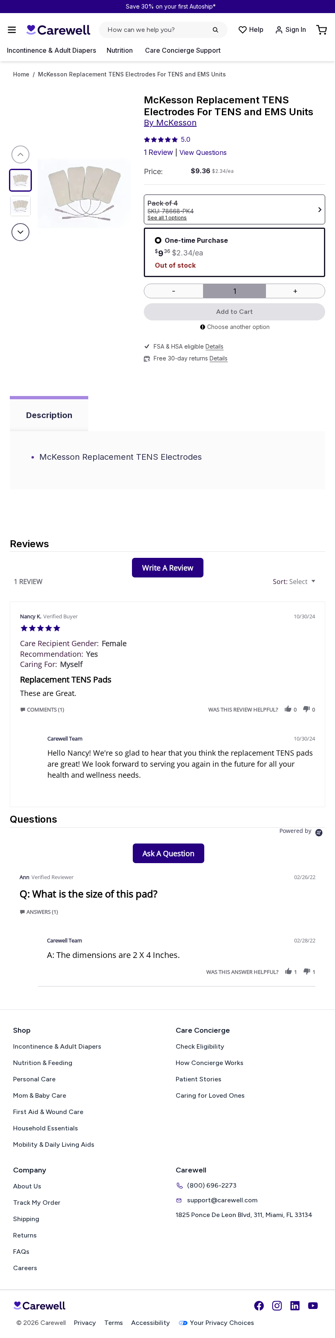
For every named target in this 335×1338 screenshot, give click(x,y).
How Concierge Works (209, 1063)
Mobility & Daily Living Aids (53, 1144)
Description (49, 415)
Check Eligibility (200, 1046)
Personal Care (34, 1079)
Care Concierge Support (183, 50)
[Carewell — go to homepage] (58, 30)
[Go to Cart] (322, 30)
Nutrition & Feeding (42, 1063)
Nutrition (120, 50)
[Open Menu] (12, 29)
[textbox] (319, 585)
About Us (27, 1186)
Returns (25, 1235)
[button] (44, 709)
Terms (113, 1323)
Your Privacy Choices (222, 1323)
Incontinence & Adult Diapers (51, 50)
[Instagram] (277, 1306)
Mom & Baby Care (39, 1095)
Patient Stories (198, 1079)
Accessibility (150, 1323)
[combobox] (295, 581)
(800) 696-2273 (212, 1185)
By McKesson (170, 123)
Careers (25, 1268)
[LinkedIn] (295, 1306)
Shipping (26, 1219)
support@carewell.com (222, 1200)
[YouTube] (313, 1306)
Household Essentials (45, 1128)
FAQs (21, 1251)
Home (21, 74)
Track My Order (36, 1202)
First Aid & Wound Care (48, 1112)
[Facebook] (259, 1306)
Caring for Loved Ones (210, 1095)
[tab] (167, 567)
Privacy (85, 1323)
